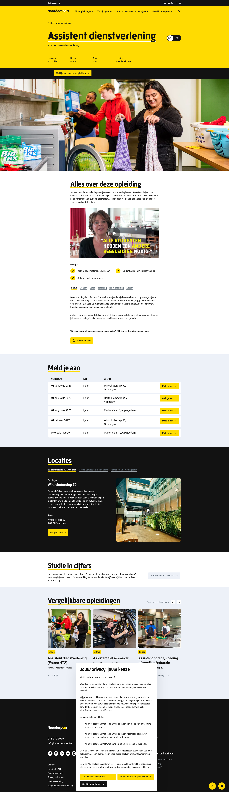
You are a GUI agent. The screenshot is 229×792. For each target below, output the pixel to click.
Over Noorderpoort (161, 11)
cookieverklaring (141, 767)
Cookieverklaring (55, 781)
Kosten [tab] (129, 287)
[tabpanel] (114, 305)
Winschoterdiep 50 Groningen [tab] (62, 469)
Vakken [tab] (83, 287)
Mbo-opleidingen (83, 11)
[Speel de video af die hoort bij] (114, 233)
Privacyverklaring (56, 777)
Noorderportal (168, 3)
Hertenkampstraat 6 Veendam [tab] (93, 469)
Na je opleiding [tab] (116, 287)
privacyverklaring (123, 767)
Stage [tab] (92, 287)
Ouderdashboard (54, 3)
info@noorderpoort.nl (60, 743)
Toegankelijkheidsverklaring (60, 785)
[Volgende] (179, 602)
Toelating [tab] (102, 287)
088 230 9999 (56, 738)
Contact (178, 3)
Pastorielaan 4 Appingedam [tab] (124, 469)
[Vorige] (173, 602)
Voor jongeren (104, 11)
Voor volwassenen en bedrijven (132, 11)
